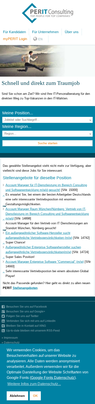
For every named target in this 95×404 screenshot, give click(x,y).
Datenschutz (12, 342)
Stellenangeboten (25, 288)
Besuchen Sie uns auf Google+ (25, 311)
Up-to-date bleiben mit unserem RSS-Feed (33, 330)
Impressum (11, 337)
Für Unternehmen (45, 32)
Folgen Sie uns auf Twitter (22, 316)
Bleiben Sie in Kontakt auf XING (26, 325)
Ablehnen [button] (17, 396)
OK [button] (35, 396)
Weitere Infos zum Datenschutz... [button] (34, 384)
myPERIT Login (15, 39)
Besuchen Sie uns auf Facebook (26, 306)
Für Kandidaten (14, 32)
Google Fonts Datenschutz (52, 378)
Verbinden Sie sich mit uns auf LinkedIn (31, 320)
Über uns (72, 32)
